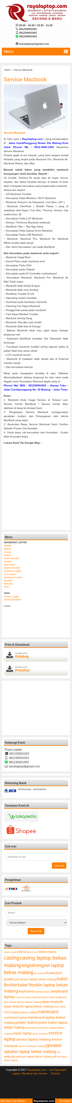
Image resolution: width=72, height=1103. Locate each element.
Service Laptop (11, 596)
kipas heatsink (52, 1002)
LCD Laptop (10, 574)
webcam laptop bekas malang (34, 1056)
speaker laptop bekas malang (30, 1051)
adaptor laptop (10, 952)
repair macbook (40, 1033)
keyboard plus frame (43, 997)
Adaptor (8, 545)
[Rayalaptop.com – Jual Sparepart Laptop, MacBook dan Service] (36, 12)
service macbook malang (31, 1046)
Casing (7, 552)
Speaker (8, 580)
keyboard (25, 991)
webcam (9, 1056)
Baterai (7, 549)
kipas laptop (60, 1006)
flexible (50, 973)
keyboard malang (23, 997)
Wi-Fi (6, 587)
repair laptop (22, 1033)
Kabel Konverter (12, 568)
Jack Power (10, 564)
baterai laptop (47, 951)
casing (11, 958)
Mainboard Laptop (13, 577)
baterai (21, 951)
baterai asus (32, 952)
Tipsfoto (55, 1073)
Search (34, 931)
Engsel (7, 555)
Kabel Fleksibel (11, 558)
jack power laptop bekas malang (35, 979)
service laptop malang (33, 1039)
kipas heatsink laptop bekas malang (28, 1006)
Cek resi (59, 865)
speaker (53, 1045)
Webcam (8, 583)
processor (31, 1027)
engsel (28, 965)
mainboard (48, 1011)
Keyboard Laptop (12, 571)
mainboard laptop (15, 1017)
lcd (6, 1012)
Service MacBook (12, 599)
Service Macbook (25, 79)
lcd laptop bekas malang (22, 1012)
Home (7, 70)
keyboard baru (42, 991)
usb (58, 1052)
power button (27, 1022)
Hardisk (8, 561)
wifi (54, 1056)
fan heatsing (39, 973)
